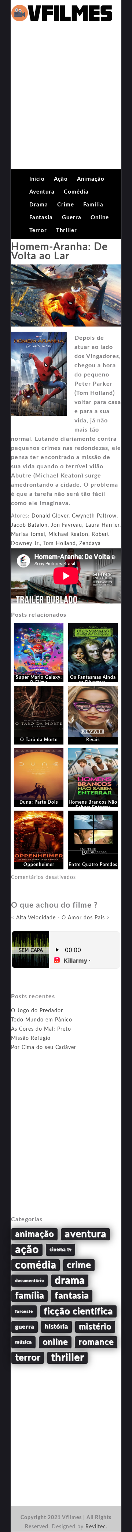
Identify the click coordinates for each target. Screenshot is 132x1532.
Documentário (29, 1281)
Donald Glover (50, 516)
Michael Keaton (68, 534)
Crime (65, 205)
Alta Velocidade (36, 917)
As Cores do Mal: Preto (41, 1029)
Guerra (71, 217)
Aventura (42, 192)
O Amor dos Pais (83, 917)
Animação (90, 179)
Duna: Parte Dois (38, 802)
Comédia (76, 192)
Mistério (95, 1327)
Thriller (66, 230)
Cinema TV (61, 1249)
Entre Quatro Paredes (93, 864)
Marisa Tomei (28, 534)
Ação (61, 179)
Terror (38, 230)
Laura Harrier (102, 525)
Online (100, 217)
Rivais (93, 740)
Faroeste (24, 1311)
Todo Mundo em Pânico (41, 1020)
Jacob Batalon (29, 525)
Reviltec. (96, 1526)
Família (93, 205)
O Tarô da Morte (39, 740)
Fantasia (41, 217)
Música (23, 1342)
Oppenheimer (38, 864)
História (56, 1327)
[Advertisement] (66, 99)
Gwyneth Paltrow (94, 516)
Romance (96, 1342)
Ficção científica (78, 1311)
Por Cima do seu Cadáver (43, 1047)
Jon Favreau (66, 525)
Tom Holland (59, 543)
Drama (38, 205)
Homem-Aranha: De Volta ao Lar (59, 251)
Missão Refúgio (31, 1038)
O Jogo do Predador (37, 1010)
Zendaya (90, 543)
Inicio (37, 179)
